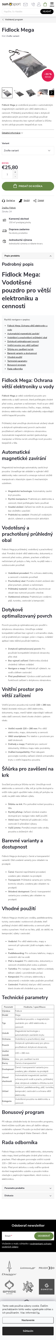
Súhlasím (28, 1331)
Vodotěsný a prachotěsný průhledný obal (27, 337)
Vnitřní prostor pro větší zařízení (22, 345)
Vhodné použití (14, 357)
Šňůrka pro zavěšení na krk (20, 349)
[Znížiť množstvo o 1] (15, 176)
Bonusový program (16, 364)
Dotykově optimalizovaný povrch (23, 341)
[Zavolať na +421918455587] (33, 4)
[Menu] (52, 4)
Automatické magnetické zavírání (23, 333)
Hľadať (47, 11)
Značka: (9, 207)
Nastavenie (28, 1320)
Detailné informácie (11, 132)
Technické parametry (17, 361)
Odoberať (44, 1235)
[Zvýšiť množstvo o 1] (15, 172)
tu (38, 1312)
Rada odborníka (15, 368)
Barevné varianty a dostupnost (22, 353)
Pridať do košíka (30, 186)
